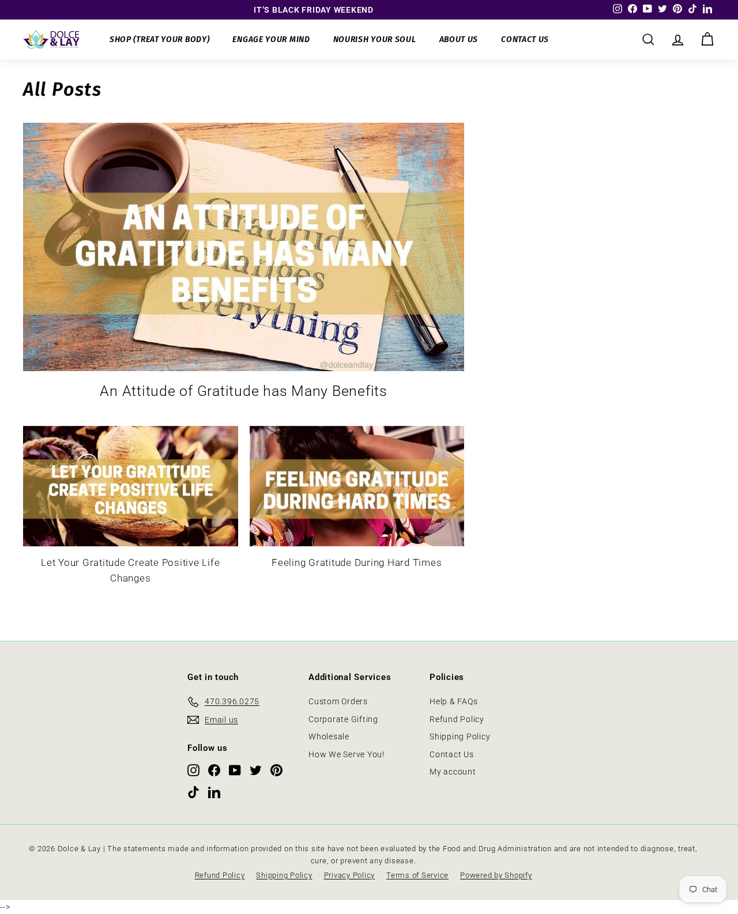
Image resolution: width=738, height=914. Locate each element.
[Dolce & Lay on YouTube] (235, 770)
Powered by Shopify (496, 875)
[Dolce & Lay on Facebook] (214, 770)
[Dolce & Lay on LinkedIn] (214, 791)
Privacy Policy (349, 875)
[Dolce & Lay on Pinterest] (276, 770)
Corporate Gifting (343, 719)
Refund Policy (457, 719)
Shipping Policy (460, 736)
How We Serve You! (346, 754)
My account (453, 771)
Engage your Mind (271, 39)
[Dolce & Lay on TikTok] (193, 791)
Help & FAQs (453, 701)
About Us (459, 39)
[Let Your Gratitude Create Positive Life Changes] (130, 486)
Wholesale (328, 736)
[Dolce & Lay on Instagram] (193, 770)
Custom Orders (338, 701)
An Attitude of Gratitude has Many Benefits (243, 391)
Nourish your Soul (374, 39)
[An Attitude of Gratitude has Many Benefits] (243, 247)
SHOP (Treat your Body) (159, 39)
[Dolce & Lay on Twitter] (256, 770)
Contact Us (525, 39)
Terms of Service (417, 875)
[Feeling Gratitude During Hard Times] (357, 486)
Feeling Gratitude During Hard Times (357, 562)
